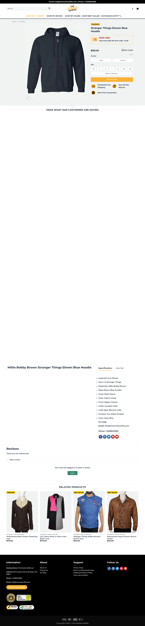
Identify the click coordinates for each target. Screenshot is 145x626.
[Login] (133, 8)
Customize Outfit (110, 16)
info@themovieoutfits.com (117, 426)
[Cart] (138, 8)
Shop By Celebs (73, 16)
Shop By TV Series (35, 16)
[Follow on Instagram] (105, 437)
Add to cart (112, 79)
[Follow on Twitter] (109, 437)
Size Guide (128, 50)
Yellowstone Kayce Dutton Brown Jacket (121, 538)
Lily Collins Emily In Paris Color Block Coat (53, 538)
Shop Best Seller (91, 16)
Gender (93, 56)
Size (92, 64)
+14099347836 (111, 431)
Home (14, 21)
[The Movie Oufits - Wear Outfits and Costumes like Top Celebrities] (72, 8)
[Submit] (49, 8)
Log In (72, 473)
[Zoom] (28, 97)
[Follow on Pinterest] (113, 437)
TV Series (21, 21)
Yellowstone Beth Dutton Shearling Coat (21, 538)
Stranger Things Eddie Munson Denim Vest (87, 538)
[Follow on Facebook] (100, 437)
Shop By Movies (55, 16)
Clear (131, 54)
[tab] (105, 368)
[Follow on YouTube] (117, 437)
